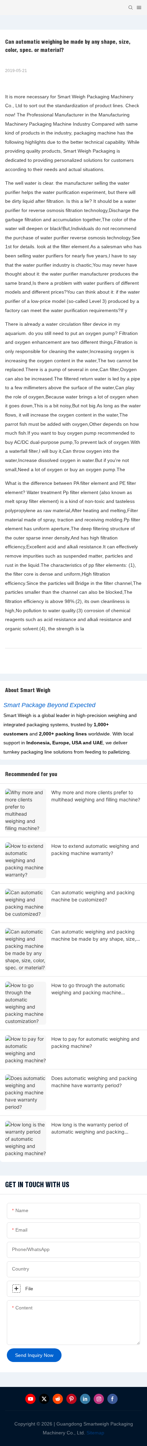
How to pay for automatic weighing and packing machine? (95, 1042)
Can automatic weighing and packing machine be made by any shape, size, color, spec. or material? (93, 935)
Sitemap (94, 1432)
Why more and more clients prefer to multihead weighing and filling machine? (95, 795)
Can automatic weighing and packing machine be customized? (93, 895)
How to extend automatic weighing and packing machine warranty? (95, 849)
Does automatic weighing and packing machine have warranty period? (94, 1081)
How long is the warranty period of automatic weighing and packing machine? (89, 1128)
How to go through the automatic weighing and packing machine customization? (88, 989)
